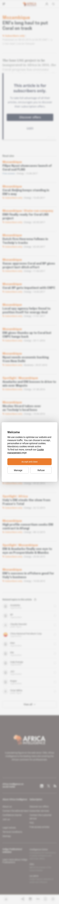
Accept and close (29, 461)
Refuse (41, 470)
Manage (18, 470)
